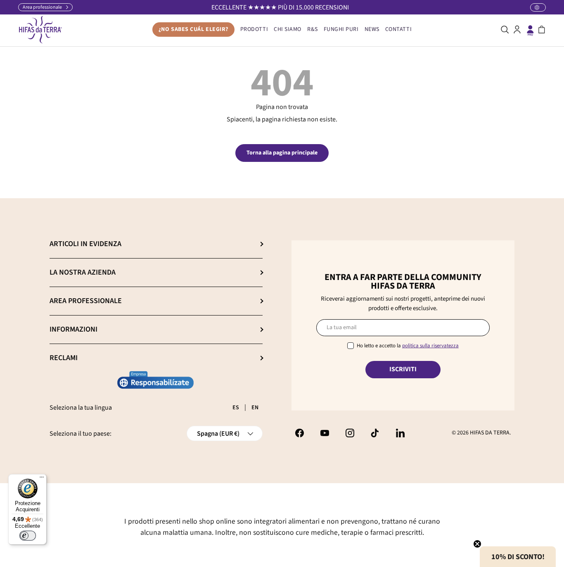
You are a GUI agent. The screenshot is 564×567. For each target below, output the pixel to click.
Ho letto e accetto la (408, 345)
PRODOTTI (254, 29)
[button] (541, 30)
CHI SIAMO (287, 29)
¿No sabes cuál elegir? (193, 29)
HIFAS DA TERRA (489, 433)
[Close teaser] (477, 544)
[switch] (27, 536)
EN (254, 407)
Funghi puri (341, 29)
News (372, 29)
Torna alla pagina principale (282, 153)
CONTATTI (398, 29)
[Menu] (42, 479)
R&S (312, 29)
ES (235, 407)
